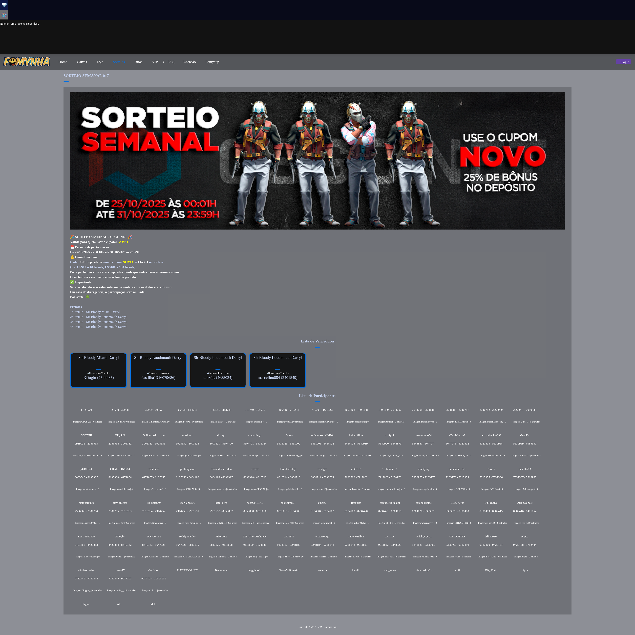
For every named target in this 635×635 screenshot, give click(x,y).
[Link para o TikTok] (326, 621)
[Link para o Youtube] (298, 621)
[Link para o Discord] (332, 621)
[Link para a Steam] (315, 621)
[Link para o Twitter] (309, 621)
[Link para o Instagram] (304, 621)
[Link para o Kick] (337, 621)
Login (624, 62)
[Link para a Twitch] (293, 621)
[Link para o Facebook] (321, 621)
